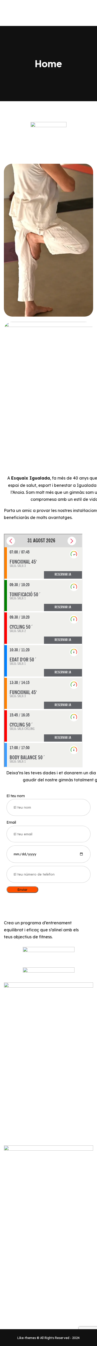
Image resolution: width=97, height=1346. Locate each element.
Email (11, 822)
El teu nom (15, 796)
